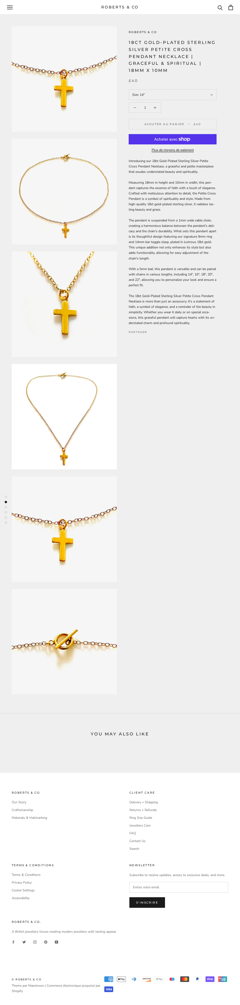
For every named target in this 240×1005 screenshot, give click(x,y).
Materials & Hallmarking (29, 818)
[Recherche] (220, 7)
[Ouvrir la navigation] (10, 7)
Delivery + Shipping (143, 802)
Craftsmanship (22, 810)
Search (134, 849)
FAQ (132, 833)
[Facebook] (151, 330)
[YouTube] (56, 941)
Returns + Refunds (143, 810)
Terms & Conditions (26, 875)
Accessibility (21, 898)
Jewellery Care (139, 825)
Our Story (19, 802)
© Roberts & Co (26, 979)
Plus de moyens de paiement (173, 150)
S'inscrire (147, 902)
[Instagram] (35, 941)
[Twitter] (157, 330)
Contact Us (137, 841)
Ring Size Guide (140, 818)
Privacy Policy (22, 882)
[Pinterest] (163, 330)
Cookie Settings (23, 890)
